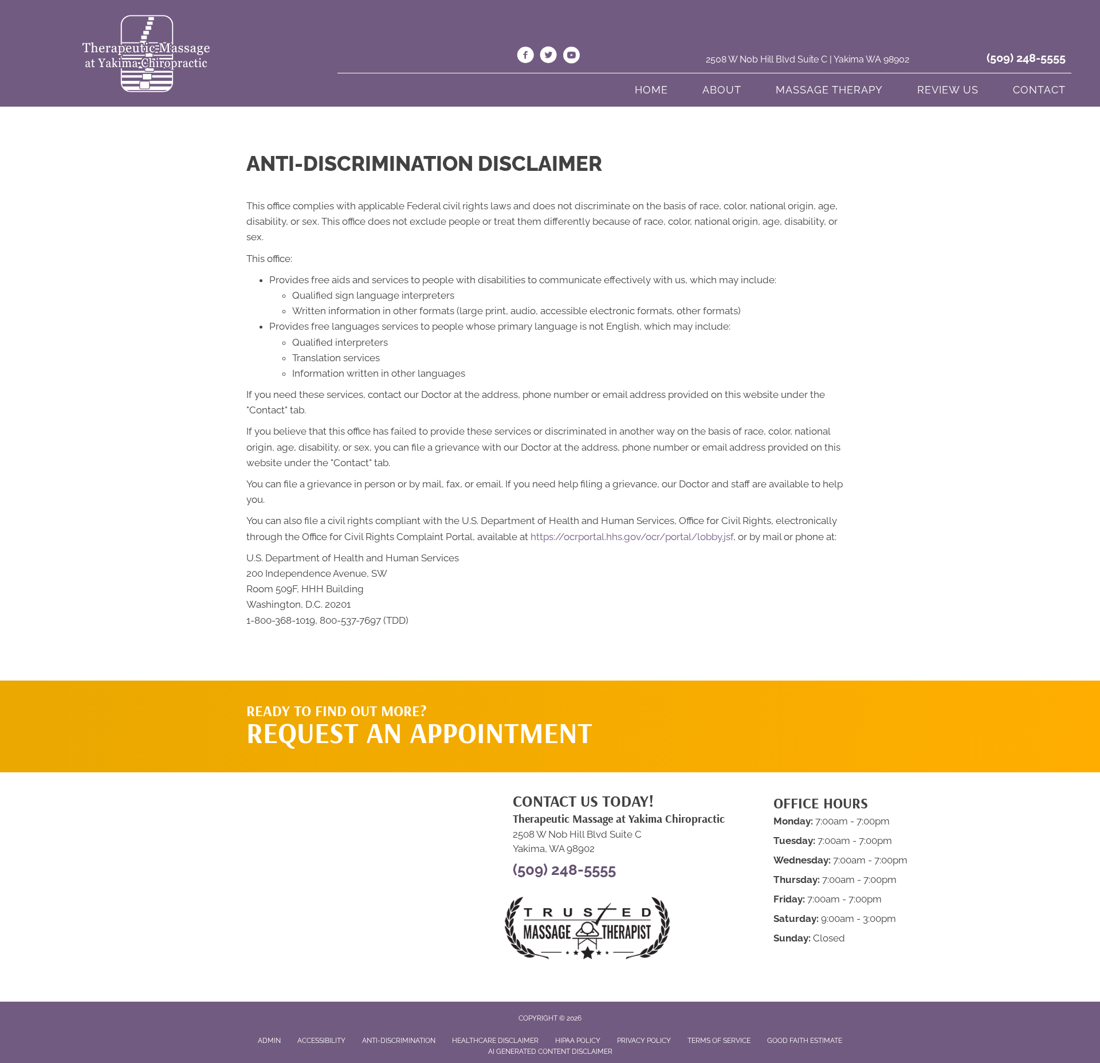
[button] (745, 703)
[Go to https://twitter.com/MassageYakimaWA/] (548, 56)
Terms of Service (719, 1041)
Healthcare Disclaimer (495, 1041)
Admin (269, 1041)
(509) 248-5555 (1026, 58)
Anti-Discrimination (398, 1041)
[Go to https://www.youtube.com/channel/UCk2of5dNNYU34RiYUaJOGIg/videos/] (571, 56)
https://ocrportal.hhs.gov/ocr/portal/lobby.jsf (632, 536)
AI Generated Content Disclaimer (550, 1052)
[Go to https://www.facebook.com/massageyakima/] (525, 56)
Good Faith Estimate (804, 1041)
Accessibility (321, 1041)
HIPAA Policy (577, 1041)
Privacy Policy (644, 1041)
